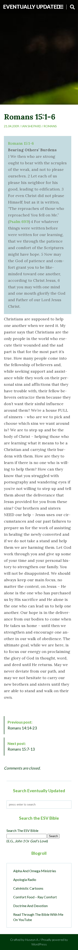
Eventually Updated (31, 6)
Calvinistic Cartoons (28, 888)
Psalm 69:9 (19, 221)
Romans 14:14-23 (22, 725)
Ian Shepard (31, 126)
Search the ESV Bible (22, 830)
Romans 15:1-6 (21, 143)
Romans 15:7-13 (21, 746)
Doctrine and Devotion (30, 906)
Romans (50, 126)
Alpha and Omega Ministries (34, 871)
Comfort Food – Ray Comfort (35, 897)
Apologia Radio (24, 879)
